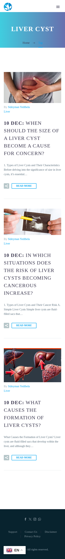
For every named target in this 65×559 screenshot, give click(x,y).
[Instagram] (34, 519)
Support (12, 532)
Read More (24, 186)
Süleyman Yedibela (19, 107)
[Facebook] (25, 519)
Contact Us (31, 532)
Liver (7, 111)
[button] (6, 186)
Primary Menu (58, 7)
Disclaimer (51, 532)
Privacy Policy (32, 536)
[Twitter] (30, 519)
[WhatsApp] (39, 519)
